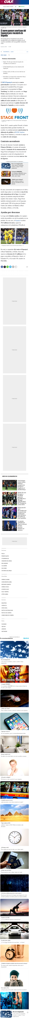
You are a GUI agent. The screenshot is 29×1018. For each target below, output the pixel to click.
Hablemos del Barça (7, 561)
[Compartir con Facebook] (2, 267)
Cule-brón (4, 565)
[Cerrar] (27, 1012)
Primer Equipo (5, 556)
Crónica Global (6, 579)
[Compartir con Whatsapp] (7, 267)
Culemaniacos (5, 558)
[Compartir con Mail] (13, 267)
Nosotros (4, 603)
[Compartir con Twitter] (5, 267)
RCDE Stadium (20, 132)
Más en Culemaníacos (9, 476)
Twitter (3, 626)
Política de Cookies (6, 612)
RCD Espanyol (6, 51)
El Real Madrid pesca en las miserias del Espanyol (13, 67)
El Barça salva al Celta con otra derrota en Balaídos (14, 72)
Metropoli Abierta (6, 584)
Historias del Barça (7, 570)
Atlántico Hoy (5, 589)
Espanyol (18, 220)
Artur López (4, 55)
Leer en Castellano (4, 3)
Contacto (4, 605)
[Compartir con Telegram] (10, 267)
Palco (3, 553)
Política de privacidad (7, 610)
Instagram (4, 631)
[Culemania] (16, 1)
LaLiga (12, 51)
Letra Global (5, 594)
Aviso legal (4, 608)
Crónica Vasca (5, 587)
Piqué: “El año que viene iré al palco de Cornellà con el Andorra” (13, 62)
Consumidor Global (7, 582)
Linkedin (4, 629)
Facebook (4, 624)
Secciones (4, 568)
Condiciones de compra (8, 615)
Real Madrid (5, 563)
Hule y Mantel (5, 591)
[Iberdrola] (21, 6)
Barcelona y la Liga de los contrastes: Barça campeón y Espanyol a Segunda (14, 77)
